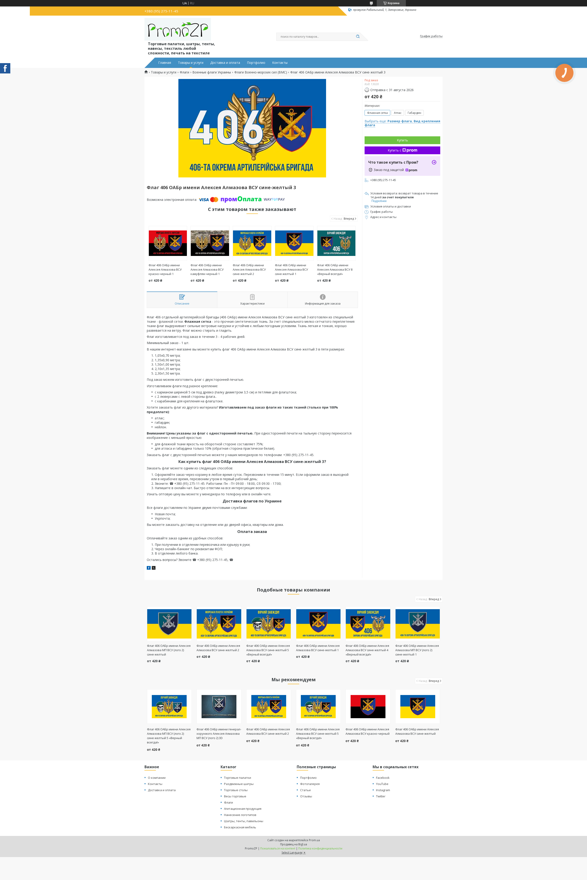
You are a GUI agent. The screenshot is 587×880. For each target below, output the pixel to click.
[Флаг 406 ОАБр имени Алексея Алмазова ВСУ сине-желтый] (417, 706)
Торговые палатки (237, 778)
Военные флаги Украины (211, 72)
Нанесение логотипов (240, 815)
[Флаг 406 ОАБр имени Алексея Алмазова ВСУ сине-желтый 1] (294, 243)
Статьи (305, 790)
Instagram (383, 790)
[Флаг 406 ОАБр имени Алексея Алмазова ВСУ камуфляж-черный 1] (210, 243)
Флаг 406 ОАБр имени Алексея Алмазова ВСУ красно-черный (368, 731)
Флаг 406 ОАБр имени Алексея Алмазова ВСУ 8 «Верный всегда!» (334, 269)
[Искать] (357, 37)
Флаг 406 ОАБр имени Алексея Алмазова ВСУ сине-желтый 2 (249, 269)
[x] (153, 568)
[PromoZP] (177, 29)
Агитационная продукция (242, 809)
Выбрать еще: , (402, 123)
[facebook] (149, 568)
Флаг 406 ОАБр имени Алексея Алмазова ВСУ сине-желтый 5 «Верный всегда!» (268, 650)
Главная (164, 62)
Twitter (380, 796)
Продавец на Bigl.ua (293, 844)
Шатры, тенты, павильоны (243, 821)
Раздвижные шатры (239, 784)
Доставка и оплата (225, 62)
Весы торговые (235, 796)
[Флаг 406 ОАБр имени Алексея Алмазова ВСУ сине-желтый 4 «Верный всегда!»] (368, 623)
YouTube (382, 784)
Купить (402, 140)
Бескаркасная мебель (240, 827)
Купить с (394, 150)
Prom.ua (314, 840)
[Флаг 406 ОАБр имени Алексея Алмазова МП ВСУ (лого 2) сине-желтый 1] (417, 623)
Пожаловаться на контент (277, 848)
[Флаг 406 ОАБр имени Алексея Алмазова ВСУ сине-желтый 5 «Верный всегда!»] (268, 623)
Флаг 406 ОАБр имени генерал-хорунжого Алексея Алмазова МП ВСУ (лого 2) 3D (219, 733)
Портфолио (256, 62)
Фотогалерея (310, 784)
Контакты (280, 62)
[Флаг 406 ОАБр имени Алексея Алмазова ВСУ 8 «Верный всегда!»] (336, 243)
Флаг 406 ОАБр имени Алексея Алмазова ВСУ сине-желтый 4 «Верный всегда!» (367, 650)
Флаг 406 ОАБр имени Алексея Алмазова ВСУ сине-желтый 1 (291, 269)
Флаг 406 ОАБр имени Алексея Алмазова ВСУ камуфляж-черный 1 (207, 269)
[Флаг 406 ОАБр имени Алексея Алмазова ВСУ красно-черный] (368, 706)
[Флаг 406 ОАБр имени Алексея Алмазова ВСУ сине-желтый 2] (252, 243)
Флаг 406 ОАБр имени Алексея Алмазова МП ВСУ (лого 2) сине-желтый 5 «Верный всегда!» (169, 735)
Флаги (184, 72)
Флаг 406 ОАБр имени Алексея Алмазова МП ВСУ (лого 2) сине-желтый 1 (417, 650)
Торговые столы (236, 790)
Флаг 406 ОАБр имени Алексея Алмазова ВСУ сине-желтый (417, 731)
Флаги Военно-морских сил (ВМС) (260, 72)
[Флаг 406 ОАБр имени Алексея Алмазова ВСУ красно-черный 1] (168, 243)
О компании (157, 778)
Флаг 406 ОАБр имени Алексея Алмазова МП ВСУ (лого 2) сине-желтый (169, 650)
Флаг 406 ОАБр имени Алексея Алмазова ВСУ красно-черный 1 (165, 269)
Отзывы (306, 796)
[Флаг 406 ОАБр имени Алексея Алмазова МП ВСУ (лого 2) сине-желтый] (169, 623)
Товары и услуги (190, 62)
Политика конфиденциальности (320, 848)
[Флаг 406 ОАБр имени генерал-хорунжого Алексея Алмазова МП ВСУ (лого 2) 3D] (219, 706)
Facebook (383, 778)
